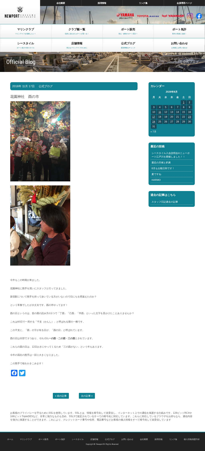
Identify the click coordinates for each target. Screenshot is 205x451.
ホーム (10, 439)
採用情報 (102, 3)
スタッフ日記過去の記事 (165, 201)
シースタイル (78, 439)
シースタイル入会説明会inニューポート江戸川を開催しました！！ (171, 155)
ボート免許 (60, 439)
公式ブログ (46, 86)
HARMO (156, 180)
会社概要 (60, 3)
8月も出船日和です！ (163, 168)
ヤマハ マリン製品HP (125, 16)
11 (160, 112)
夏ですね (156, 174)
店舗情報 (94, 439)
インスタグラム (190, 16)
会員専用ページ (184, 3)
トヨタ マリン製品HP (148, 16)
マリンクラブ (26, 439)
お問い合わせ (127, 439)
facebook (199, 16)
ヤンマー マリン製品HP (173, 16)
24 (153, 121)
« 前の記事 (61, 395)
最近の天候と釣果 (161, 162)
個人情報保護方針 (192, 439)
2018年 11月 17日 (23, 86)
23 (189, 116)
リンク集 (143, 3)
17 (153, 116)
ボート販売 (43, 439)
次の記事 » (87, 395)
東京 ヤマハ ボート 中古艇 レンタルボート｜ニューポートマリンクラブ (20, 12)
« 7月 (153, 131)
